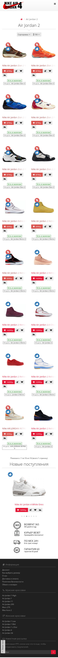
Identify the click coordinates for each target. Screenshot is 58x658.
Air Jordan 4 (7, 630)
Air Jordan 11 (7, 601)
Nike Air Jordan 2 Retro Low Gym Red (20, 376)
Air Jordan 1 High (9, 595)
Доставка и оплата (10, 578)
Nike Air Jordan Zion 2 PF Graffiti (18, 169)
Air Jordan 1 (7, 598)
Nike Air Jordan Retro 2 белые (17, 221)
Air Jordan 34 (7, 633)
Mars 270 (6, 607)
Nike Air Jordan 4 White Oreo (29, 504)
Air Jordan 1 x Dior (9, 627)
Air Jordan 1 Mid (8, 624)
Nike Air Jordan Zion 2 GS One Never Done (23, 117)
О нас (4, 575)
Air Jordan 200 (8, 604)
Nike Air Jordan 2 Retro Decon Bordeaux (22, 324)
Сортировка (23, 34)
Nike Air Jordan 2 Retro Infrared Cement (22, 272)
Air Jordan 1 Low (9, 621)
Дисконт (6, 570)
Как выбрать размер (11, 573)
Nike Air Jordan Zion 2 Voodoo (17, 65)
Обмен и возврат (9, 584)
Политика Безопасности (12, 581)
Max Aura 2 (7, 610)
